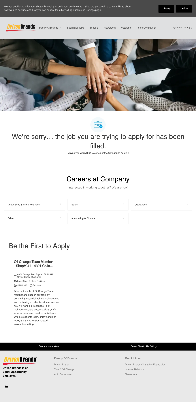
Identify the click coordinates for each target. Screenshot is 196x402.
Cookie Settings (86, 10)
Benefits (93, 28)
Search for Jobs (75, 28)
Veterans (126, 28)
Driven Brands (62, 365)
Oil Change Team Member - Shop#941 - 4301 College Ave (34, 264)
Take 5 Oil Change (64, 369)
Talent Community (146, 28)
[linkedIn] (6, 386)
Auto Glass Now (63, 374)
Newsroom (110, 28)
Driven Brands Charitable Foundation (145, 365)
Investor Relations (135, 369)
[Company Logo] (21, 27)
